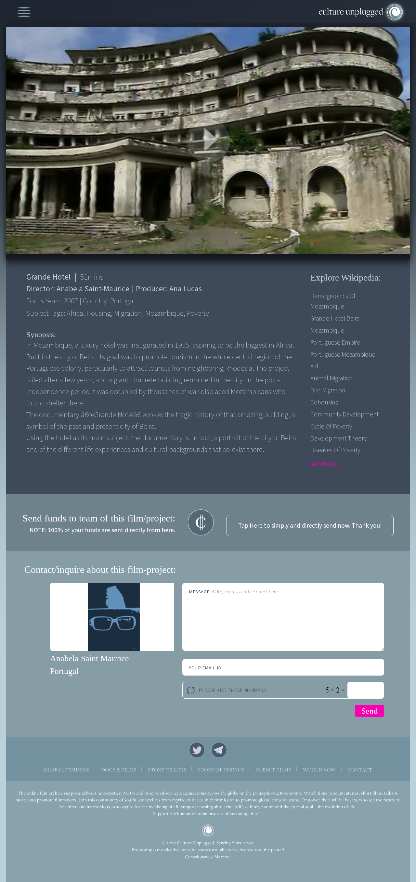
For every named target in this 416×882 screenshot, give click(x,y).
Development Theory (338, 438)
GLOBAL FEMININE (67, 769)
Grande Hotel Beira (334, 318)
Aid (314, 366)
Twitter (197, 750)
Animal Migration (331, 378)
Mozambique (327, 330)
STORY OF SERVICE (221, 769)
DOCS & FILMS (118, 769)
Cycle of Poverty (331, 426)
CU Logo (208, 830)
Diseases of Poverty (335, 450)
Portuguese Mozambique (342, 354)
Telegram (219, 750)
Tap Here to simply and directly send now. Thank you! (310, 525)
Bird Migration (327, 390)
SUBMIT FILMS (273, 769)
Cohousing (324, 402)
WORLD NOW (319, 769)
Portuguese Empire (335, 342)
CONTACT (360, 769)
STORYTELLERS (167, 769)
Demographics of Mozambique (332, 301)
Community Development (344, 414)
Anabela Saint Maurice (89, 658)
